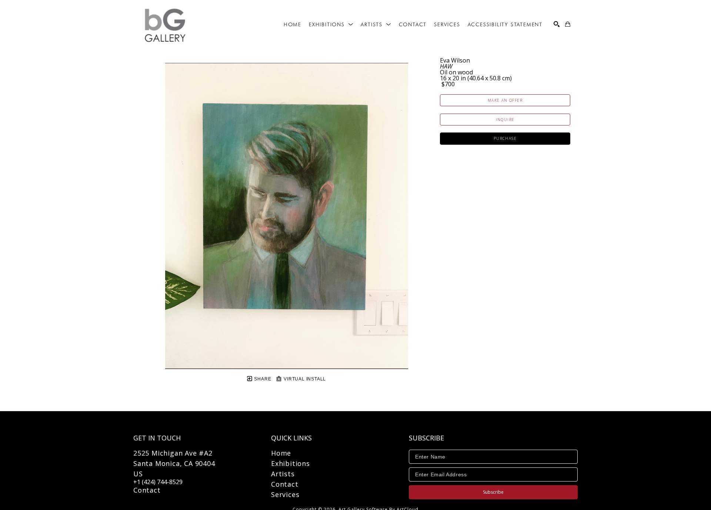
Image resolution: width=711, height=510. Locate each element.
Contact (147, 490)
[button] (331, 24)
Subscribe (493, 492)
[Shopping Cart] (567, 24)
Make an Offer (505, 100)
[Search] (557, 24)
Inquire (505, 119)
